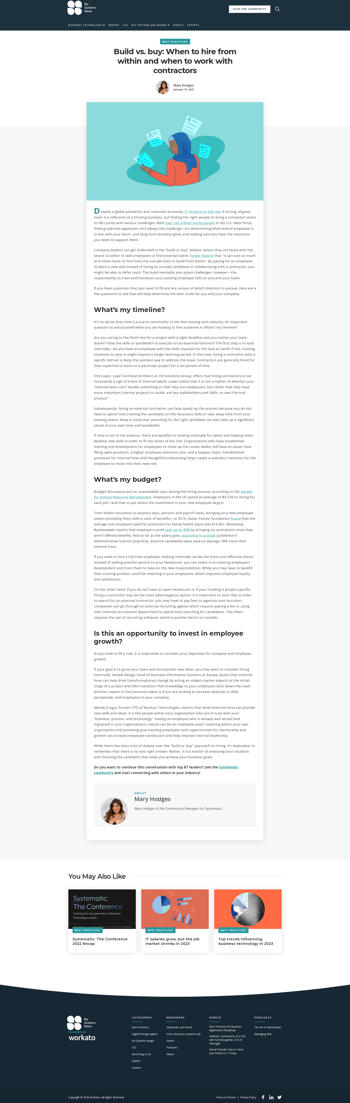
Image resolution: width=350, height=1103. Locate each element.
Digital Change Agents (145, 1034)
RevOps (113, 25)
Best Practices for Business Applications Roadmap (225, 1028)
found (236, 518)
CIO (125, 25)
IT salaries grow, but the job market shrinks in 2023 (172, 941)
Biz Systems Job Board (149, 25)
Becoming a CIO (141, 1054)
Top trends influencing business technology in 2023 (245, 941)
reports (201, 255)
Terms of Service (226, 1097)
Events (178, 25)
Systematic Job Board (179, 1027)
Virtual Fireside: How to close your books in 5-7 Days (226, 1051)
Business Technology (85, 25)
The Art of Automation (267, 1027)
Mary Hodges (183, 85)
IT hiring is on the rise (203, 211)
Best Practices (175, 41)
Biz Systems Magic (143, 1040)
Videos (170, 1054)
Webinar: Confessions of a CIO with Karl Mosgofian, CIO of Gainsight (227, 1039)
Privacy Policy (248, 1097)
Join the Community (250, 9)
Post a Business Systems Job (183, 1034)
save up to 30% (177, 529)
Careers (136, 1067)
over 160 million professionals (190, 222)
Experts (193, 25)
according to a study (199, 535)
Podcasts (171, 1047)
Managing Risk (262, 1034)
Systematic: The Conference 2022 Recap (100, 941)
